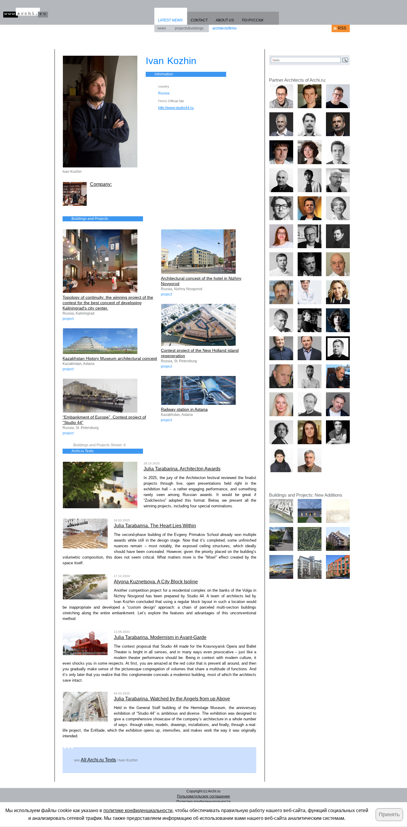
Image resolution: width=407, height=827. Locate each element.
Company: (101, 184)
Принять (389, 814)
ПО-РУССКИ (252, 20)
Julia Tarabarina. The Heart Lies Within (155, 525)
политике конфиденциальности (138, 810)
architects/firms (224, 28)
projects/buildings (189, 28)
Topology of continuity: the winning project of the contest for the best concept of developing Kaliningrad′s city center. (108, 302)
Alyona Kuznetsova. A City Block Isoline (156, 581)
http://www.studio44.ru (176, 108)
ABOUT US (225, 20)
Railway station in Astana (184, 409)
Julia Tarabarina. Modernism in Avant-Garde (160, 637)
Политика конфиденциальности (203, 802)
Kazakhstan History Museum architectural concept (110, 358)
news (161, 28)
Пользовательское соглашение (203, 796)
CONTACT (199, 20)
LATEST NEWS (170, 20)
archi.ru (25, 13)
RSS (342, 28)
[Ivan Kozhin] (100, 111)
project (68, 319)
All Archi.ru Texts (98, 759)
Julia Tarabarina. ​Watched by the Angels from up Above (172, 698)
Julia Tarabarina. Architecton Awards (182, 468)
